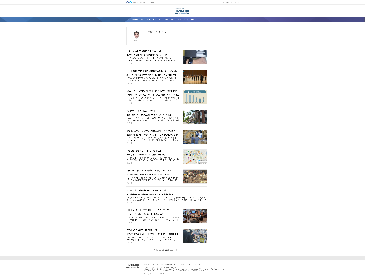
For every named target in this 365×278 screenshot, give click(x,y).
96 (160, 250)
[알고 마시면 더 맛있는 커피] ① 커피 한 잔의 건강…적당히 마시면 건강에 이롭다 (157, 90)
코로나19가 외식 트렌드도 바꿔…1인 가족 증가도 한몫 (147, 210)
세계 (160, 19)
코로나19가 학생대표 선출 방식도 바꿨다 (142, 230)
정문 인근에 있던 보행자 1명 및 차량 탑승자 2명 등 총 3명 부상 (148, 174)
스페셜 (186, 19)
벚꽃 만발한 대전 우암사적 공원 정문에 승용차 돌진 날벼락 (149, 170)
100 (171, 250)
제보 (224, 2)
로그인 (237, 2)
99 (168, 250)
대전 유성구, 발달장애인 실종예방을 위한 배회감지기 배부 (146, 55)
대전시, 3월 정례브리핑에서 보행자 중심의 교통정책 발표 (146, 154)
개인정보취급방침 (181, 264)
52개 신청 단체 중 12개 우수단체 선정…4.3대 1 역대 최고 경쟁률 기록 (151, 75)
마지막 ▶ (177, 250)
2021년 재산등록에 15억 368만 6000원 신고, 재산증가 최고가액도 (149, 194)
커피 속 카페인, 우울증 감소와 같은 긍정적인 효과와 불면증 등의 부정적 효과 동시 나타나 (152, 95)
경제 (148, 19)
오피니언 (135, 19)
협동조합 (194, 19)
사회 (154, 19)
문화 (166, 19)
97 (163, 250)
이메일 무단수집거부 (170, 264)
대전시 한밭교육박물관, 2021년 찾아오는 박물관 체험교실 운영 (148, 114)
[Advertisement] (110, 55)
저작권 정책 (160, 264)
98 (166, 250)
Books (173, 19)
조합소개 (146, 264)
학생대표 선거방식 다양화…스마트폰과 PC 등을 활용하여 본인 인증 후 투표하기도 (152, 235)
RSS (198, 264)
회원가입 (232, 2)
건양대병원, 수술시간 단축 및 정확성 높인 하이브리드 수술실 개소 (151, 130)
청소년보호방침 (192, 264)
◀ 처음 (156, 250)
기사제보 (153, 264)
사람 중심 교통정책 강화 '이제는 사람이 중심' (143, 150)
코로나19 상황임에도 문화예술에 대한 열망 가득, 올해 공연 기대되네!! (153, 70)
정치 (142, 19)
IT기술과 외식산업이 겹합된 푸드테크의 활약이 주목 (144, 214)
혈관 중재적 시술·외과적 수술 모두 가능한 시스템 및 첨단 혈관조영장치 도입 (152, 135)
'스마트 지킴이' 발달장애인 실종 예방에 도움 (143, 50)
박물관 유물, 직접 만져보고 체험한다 (140, 110)
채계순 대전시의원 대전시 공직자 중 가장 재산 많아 (146, 190)
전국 (179, 19)
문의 (227, 2)
